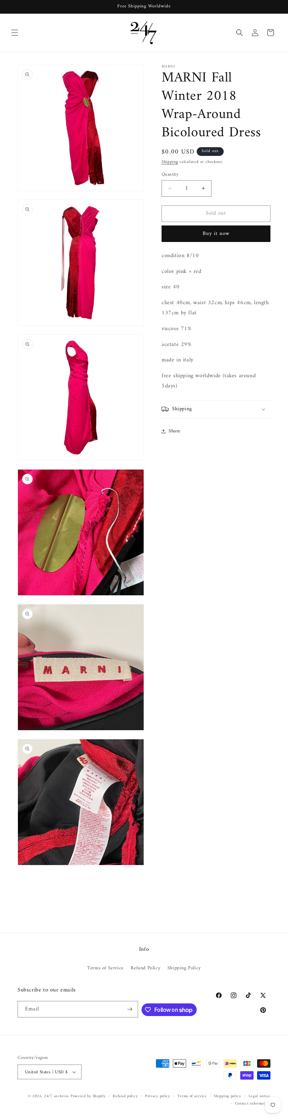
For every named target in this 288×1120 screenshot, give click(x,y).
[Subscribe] (130, 1009)
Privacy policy (157, 1096)
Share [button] (175, 431)
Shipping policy (227, 1096)
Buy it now (216, 233)
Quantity (170, 174)
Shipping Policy (184, 968)
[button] (14, 32)
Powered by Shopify (88, 1096)
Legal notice (259, 1096)
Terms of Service (105, 968)
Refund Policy (145, 968)
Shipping (170, 162)
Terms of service (192, 1096)
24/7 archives (56, 1096)
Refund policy (125, 1096)
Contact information (252, 1104)
